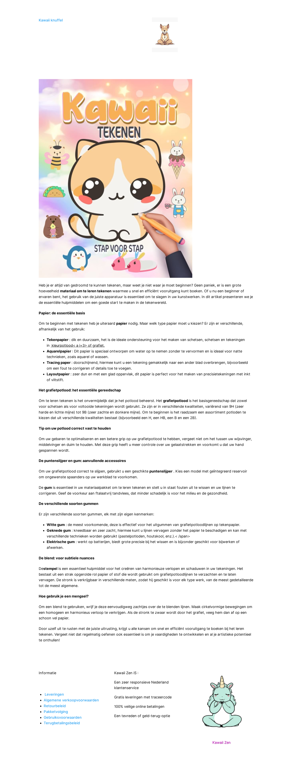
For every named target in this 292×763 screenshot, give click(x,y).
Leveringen (54, 694)
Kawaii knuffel (51, 20)
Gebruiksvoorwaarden (63, 717)
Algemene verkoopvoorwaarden (71, 700)
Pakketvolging (56, 712)
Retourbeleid (55, 706)
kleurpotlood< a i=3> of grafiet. (78, 345)
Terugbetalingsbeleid (62, 723)
